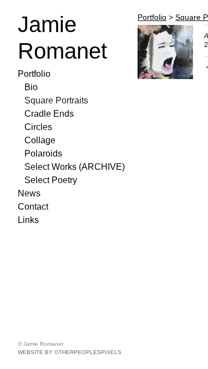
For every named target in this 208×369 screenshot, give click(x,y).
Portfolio (34, 74)
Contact (33, 206)
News (29, 193)
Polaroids (43, 153)
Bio (31, 87)
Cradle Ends (49, 113)
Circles (38, 127)
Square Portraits (56, 100)
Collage (39, 140)
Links (28, 220)
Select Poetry (50, 180)
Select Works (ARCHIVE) (74, 166)
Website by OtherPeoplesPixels (69, 352)
